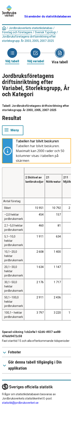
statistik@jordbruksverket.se (20, 402)
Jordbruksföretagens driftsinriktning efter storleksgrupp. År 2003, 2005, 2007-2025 (29, 38)
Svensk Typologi (45, 32)
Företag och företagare (17, 32)
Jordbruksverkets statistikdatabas (31, 28)
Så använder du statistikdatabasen (47, 16)
